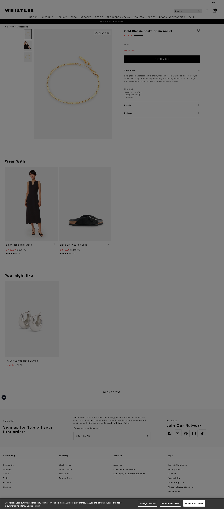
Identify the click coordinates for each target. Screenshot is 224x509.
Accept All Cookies (194, 503)
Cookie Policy (33, 505)
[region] (112, 503)
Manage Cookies (148, 503)
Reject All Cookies (170, 503)
